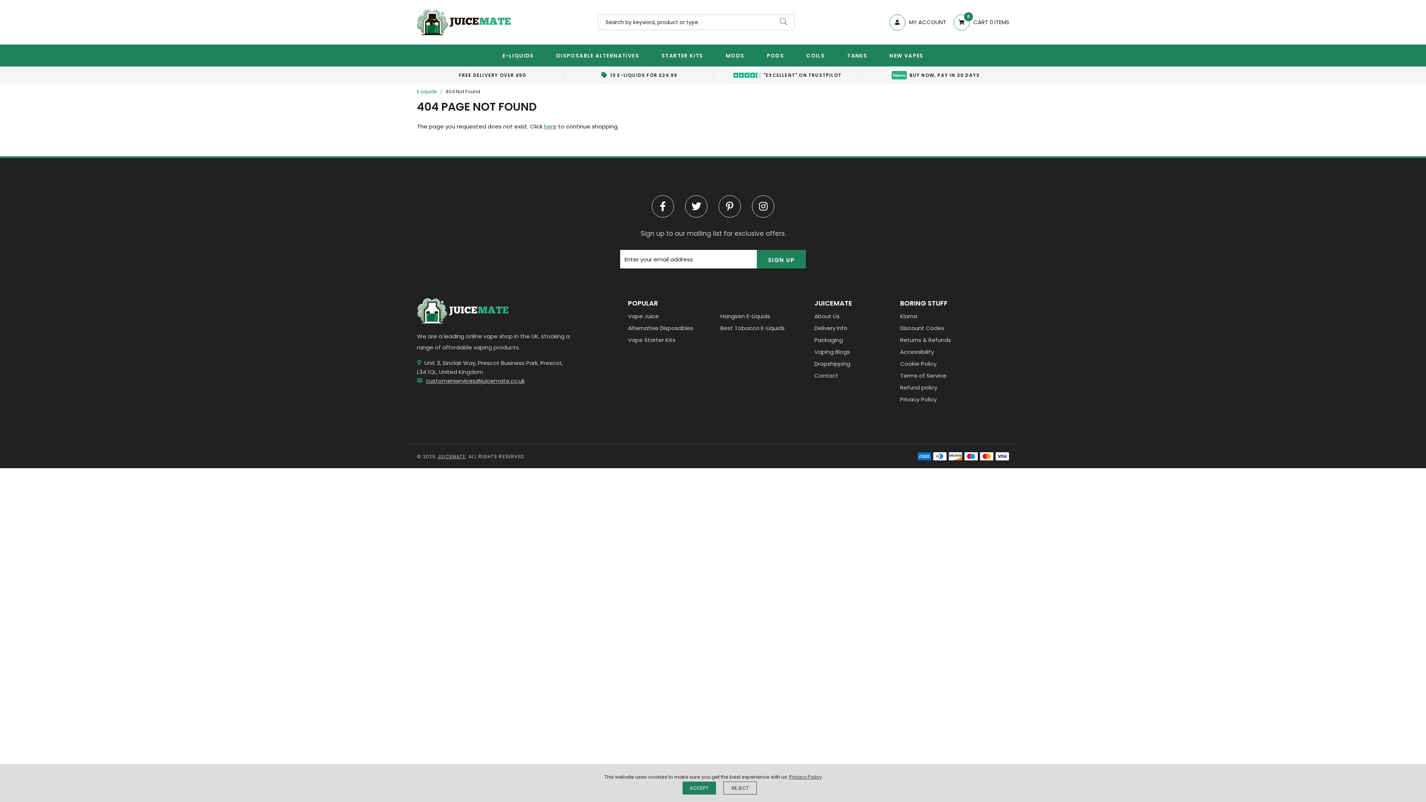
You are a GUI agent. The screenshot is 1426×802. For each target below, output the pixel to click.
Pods (775, 55)
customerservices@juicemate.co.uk (475, 381)
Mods (735, 55)
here (550, 126)
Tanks (857, 55)
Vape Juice (643, 316)
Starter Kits (682, 55)
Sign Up (781, 260)
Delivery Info (830, 328)
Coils (815, 55)
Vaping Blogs (832, 352)
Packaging (828, 340)
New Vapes (906, 55)
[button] (977, 22)
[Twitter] (696, 206)
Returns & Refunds (925, 340)
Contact (826, 375)
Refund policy (918, 387)
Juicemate (464, 22)
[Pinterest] (730, 206)
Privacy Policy (918, 399)
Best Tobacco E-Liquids (752, 328)
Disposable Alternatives (597, 55)
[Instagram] (763, 206)
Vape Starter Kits (651, 340)
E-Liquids (518, 55)
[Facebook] (663, 206)
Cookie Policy (918, 364)
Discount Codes (922, 328)
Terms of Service (923, 375)
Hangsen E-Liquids (745, 316)
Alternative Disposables (660, 328)
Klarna (908, 316)
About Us (827, 316)
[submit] (783, 22)
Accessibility (917, 352)
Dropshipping (832, 364)
